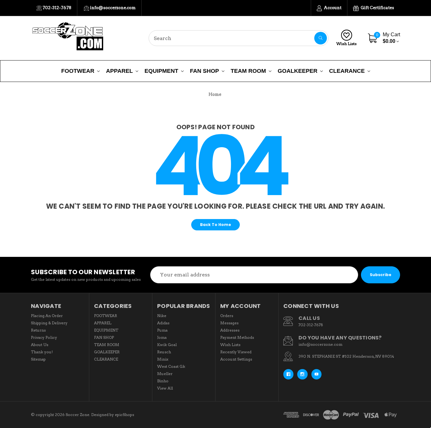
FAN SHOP (204, 71)
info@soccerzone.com (112, 7)
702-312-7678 (56, 7)
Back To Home (215, 224)
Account (332, 7)
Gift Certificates (377, 7)
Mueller (165, 373)
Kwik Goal (167, 344)
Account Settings (236, 359)
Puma (162, 330)
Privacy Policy (44, 337)
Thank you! (42, 352)
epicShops (124, 414)
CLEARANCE (347, 71)
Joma (162, 337)
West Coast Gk (171, 366)
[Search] (320, 38)
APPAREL (119, 71)
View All (165, 388)
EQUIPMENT (161, 71)
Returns (38, 330)
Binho (162, 381)
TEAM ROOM (248, 71)
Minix (162, 359)
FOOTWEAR (77, 71)
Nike (161, 315)
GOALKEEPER (297, 71)
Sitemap (38, 359)
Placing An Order (47, 315)
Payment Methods (237, 337)
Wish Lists (346, 43)
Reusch (164, 352)
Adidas (163, 323)
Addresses (229, 330)
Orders (226, 315)
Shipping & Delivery (49, 323)
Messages (229, 323)
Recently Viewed (235, 352)
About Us (39, 344)
